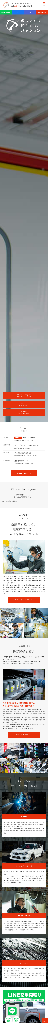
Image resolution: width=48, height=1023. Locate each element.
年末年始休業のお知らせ (23, 453)
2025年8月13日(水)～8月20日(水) (23, 463)
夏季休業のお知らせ (30, 437)
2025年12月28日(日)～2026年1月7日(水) (25, 455)
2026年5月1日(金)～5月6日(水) (22, 448)
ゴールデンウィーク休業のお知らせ (26, 445)
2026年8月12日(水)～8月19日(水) (23, 440)
